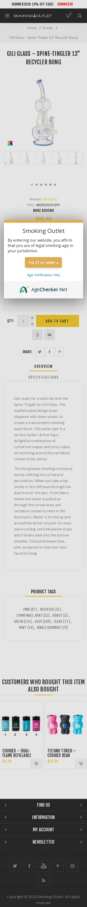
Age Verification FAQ (43, 275)
